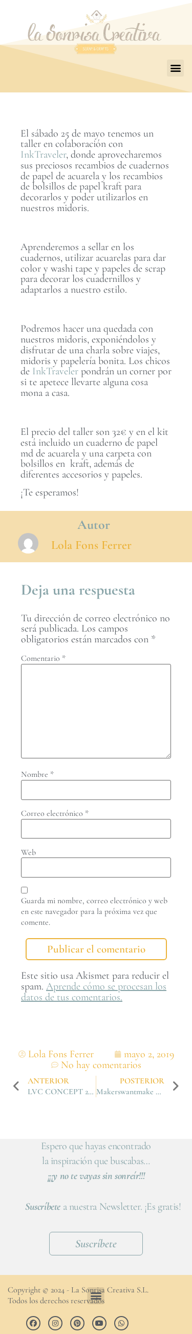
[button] (175, 68)
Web (28, 852)
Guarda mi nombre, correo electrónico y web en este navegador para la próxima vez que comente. (94, 911)
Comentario (43, 658)
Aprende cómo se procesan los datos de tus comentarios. (93, 991)
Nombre (37, 774)
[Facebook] (33, 1323)
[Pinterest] (77, 1323)
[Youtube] (99, 1323)
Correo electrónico (55, 813)
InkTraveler (43, 154)
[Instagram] (55, 1323)
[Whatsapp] (121, 1323)
